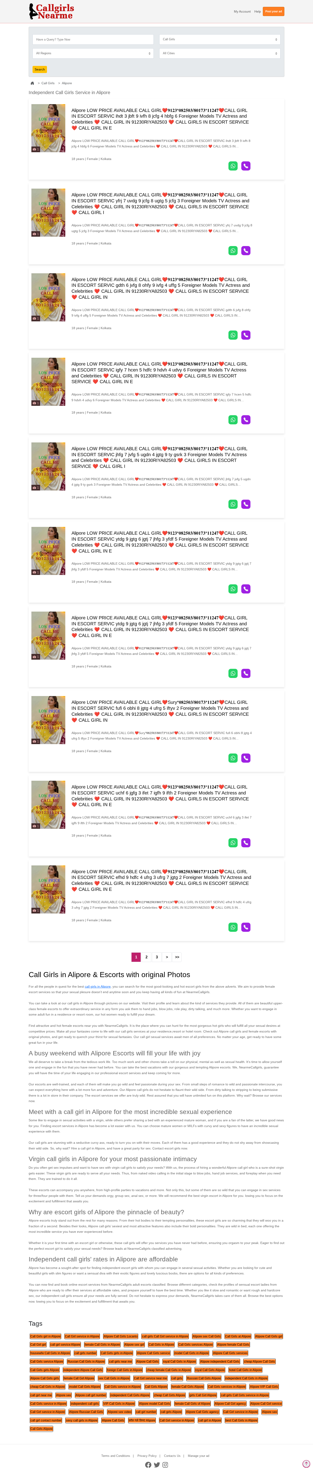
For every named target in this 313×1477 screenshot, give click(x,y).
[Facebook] (148, 1465)
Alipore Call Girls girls (44, 1378)
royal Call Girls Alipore (210, 1370)
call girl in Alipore (209, 1420)
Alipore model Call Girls (154, 1403)
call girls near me (120, 1361)
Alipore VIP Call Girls (264, 1386)
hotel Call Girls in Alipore (245, 1370)
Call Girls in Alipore (161, 1344)
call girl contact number (45, 1420)
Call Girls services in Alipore (226, 1386)
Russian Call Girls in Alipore (86, 1361)
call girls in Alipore (98, 986)
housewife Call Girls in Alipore (50, 1353)
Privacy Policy (147, 1456)
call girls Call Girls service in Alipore (245, 1395)
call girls (176, 1378)
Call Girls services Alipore (195, 1344)
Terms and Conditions (115, 1456)
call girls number (85, 1353)
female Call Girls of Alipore (192, 1403)
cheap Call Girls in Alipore (47, 1386)
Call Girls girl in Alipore (45, 1336)
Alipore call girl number (91, 1395)
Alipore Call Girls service (153, 1353)
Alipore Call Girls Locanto (120, 1336)
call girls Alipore (171, 1412)
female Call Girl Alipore (79, 1378)
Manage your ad (198, 1456)
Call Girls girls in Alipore (116, 1353)
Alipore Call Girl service (266, 1403)
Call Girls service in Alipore (122, 1386)
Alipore (67, 83)
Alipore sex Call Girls (207, 1336)
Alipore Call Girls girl (268, 1336)
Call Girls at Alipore (238, 1336)
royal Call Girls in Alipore (179, 1361)
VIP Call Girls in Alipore (119, 1403)
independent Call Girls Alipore (129, 1395)
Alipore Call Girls (147, 1361)
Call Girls (48, 83)
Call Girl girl (38, 1344)
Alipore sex (63, 1395)
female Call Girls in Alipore (102, 1344)
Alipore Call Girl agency (230, 1403)
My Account (242, 11)
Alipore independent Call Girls (219, 1361)
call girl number (146, 1412)
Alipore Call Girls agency (202, 1412)
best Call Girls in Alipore (241, 1420)
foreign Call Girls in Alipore (124, 1370)
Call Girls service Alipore (46, 1361)
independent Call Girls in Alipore (246, 1378)
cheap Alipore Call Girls (259, 1361)
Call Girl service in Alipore (82, 1336)
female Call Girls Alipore (187, 1386)
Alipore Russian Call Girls (86, 1412)
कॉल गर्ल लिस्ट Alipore (142, 1420)
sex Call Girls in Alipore (114, 1378)
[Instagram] (165, 1465)
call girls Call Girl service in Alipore (165, 1336)
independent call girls (85, 1403)
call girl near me (41, 1395)
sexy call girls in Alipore (81, 1420)
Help (257, 11)
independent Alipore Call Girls (82, 1370)
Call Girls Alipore (156, 1386)
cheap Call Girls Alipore (169, 1395)
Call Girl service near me (150, 1378)
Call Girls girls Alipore (44, 1370)
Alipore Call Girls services (230, 1353)
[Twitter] (157, 1465)
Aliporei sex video (119, 1412)
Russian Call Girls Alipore (204, 1378)
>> (177, 957)
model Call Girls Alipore (84, 1386)
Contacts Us (172, 1456)
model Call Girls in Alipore (191, 1353)
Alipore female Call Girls (233, 1344)
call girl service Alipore (65, 1344)
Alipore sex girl (134, 1344)
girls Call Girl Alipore (202, 1395)
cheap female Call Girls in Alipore (169, 1370)
